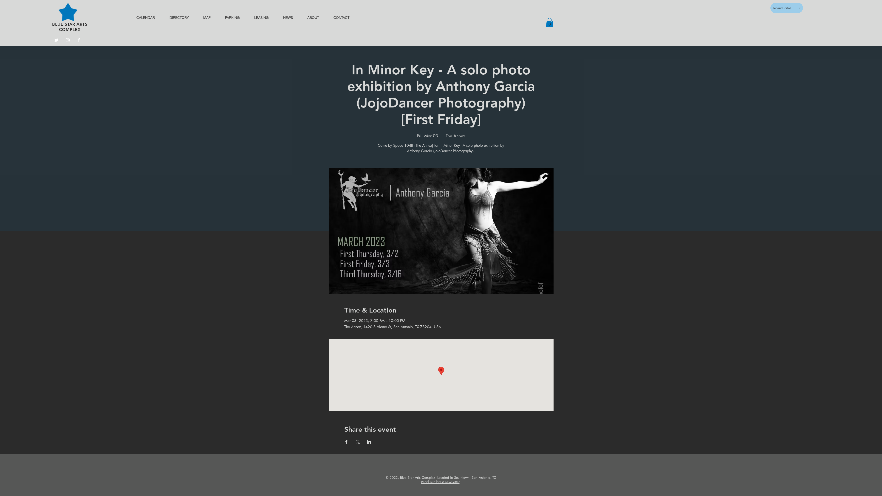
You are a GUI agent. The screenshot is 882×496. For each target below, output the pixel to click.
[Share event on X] (358, 442)
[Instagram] (67, 40)
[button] (550, 22)
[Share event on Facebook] (346, 442)
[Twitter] (56, 40)
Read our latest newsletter (440, 482)
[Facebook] (79, 40)
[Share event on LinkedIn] (369, 442)
